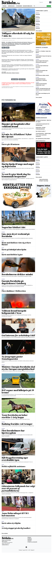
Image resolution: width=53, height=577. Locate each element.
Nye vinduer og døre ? (41, 131)
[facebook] (26, 547)
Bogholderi (30, 539)
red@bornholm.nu (5, 544)
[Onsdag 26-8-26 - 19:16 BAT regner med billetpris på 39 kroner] (18, 380)
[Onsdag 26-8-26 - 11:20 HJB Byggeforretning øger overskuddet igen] (18, 446)
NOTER (3, 142)
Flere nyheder (39, 30)
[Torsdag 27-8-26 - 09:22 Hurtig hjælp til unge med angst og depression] (18, 154)
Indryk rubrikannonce (40, 140)
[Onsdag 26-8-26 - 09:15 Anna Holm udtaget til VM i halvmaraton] (18, 503)
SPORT (3, 413)
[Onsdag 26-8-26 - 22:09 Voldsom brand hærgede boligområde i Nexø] (18, 301)
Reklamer (29, 537)
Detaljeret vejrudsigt (43, 180)
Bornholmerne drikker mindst (42, 75)
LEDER (3, 225)
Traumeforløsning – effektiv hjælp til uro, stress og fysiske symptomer (43, 135)
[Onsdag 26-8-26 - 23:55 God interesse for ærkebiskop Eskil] (18, 325)
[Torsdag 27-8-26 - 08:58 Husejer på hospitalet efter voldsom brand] (18, 112)
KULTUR (3, 333)
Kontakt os (30, 538)
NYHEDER (37, 49)
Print (8, 47)
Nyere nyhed (14, 79)
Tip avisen (29, 540)
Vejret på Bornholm (43, 179)
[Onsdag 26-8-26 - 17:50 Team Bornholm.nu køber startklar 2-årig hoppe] (18, 405)
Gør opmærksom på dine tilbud (43, 138)
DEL (3, 47)
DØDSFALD (37, 16)
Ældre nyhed (22, 79)
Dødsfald (38, 14)
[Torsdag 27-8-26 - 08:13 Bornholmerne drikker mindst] (18, 264)
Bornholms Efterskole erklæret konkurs (10, 72)
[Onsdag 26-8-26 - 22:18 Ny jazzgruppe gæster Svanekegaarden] (18, 346)
